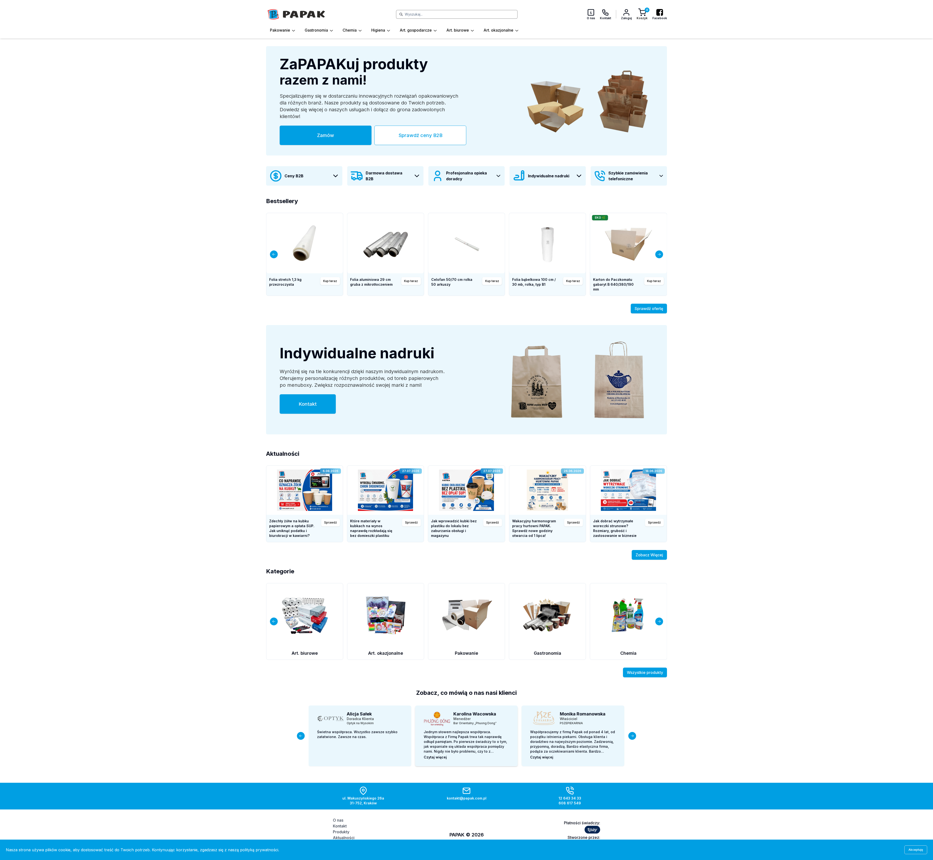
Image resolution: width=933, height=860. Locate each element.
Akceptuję (915, 849)
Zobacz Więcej (649, 554)
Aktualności (343, 837)
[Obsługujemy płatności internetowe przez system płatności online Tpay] (592, 830)
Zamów (325, 135)
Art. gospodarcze (416, 30)
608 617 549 (570, 803)
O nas (338, 820)
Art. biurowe (457, 30)
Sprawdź (330, 522)
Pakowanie (280, 30)
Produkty (341, 831)
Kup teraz (492, 281)
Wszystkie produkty (645, 672)
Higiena (378, 30)
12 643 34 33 (570, 798)
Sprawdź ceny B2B (420, 135)
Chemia (350, 30)
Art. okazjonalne (498, 30)
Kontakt (308, 404)
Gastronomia (316, 30)
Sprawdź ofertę (649, 308)
